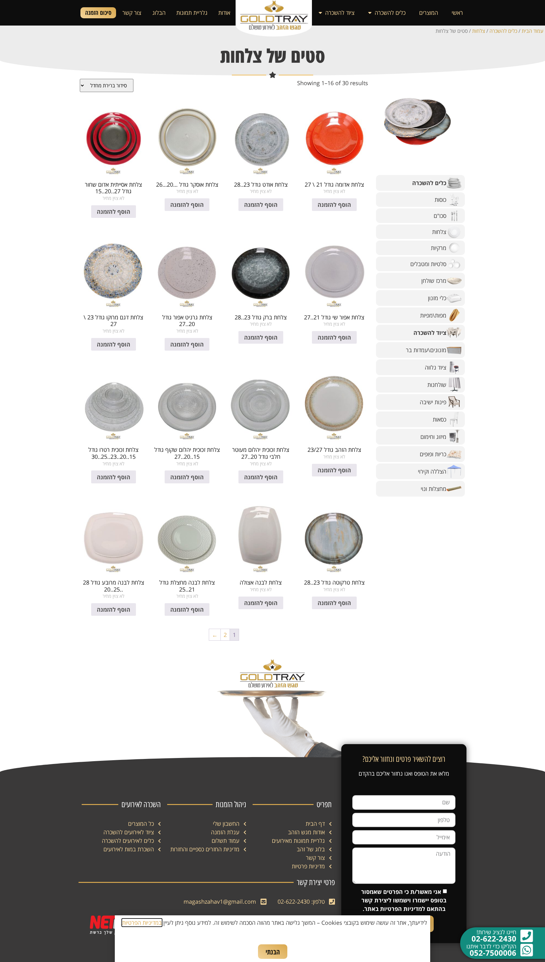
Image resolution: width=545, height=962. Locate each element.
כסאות (439, 419)
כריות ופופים (433, 454)
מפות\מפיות (433, 315)
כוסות (440, 199)
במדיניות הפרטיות (142, 922)
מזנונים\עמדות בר (426, 350)
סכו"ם (440, 215)
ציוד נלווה (435, 367)
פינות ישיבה (433, 402)
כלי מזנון (437, 298)
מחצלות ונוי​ (433, 489)
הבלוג (159, 12)
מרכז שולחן (433, 280)
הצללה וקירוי (432, 471)
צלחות (478, 30)
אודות (224, 12)
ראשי (457, 12)
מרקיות (438, 248)
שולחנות (436, 384)
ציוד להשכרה (340, 12)
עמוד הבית (532, 30)
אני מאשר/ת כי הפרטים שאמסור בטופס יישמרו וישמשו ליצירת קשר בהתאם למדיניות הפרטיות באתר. (404, 900)
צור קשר (131, 12)
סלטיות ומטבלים (428, 264)
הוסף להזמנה (334, 204)
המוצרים (428, 12)
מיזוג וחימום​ (433, 436)
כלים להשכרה (390, 12)
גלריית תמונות (192, 12)
